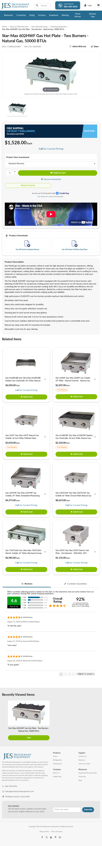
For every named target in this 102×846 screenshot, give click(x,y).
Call (41, 149)
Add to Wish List (79, 47)
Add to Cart (59, 173)
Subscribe (88, 810)
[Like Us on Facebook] (42, 837)
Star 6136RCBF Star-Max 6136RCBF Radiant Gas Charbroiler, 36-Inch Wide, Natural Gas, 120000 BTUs (74, 438)
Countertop (21, 15)
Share (96, 47)
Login (87, 6)
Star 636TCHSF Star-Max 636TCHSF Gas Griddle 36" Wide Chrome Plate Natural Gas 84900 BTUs (73, 496)
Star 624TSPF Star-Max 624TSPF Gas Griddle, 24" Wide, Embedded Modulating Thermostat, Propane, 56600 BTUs (22, 496)
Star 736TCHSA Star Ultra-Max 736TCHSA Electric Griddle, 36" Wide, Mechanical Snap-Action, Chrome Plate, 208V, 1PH (23, 553)
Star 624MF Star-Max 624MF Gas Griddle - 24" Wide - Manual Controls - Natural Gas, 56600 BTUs (73, 381)
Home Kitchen (78, 15)
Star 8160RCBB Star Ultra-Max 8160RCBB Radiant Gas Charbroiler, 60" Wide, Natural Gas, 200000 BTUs (23, 381)
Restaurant (8, 15)
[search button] (37, 5)
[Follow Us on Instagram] (59, 837)
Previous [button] (4, 720)
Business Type (92, 15)
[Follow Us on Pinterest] (55, 837)
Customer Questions (77, 584)
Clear (29, 738)
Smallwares (53, 15)
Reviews (28, 584)
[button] (3, 109)
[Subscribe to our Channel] (51, 837)
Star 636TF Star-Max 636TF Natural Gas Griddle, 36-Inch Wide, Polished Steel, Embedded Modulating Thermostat (22, 438)
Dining (32, 15)
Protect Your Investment (17, 157)
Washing (65, 15)
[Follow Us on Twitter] (46, 837)
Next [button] (97, 720)
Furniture (42, 15)
